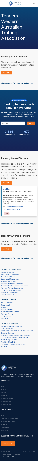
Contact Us (4, 430)
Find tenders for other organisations (17, 83)
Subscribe (8, 443)
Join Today (6, 72)
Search (30, 123)
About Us (4, 395)
